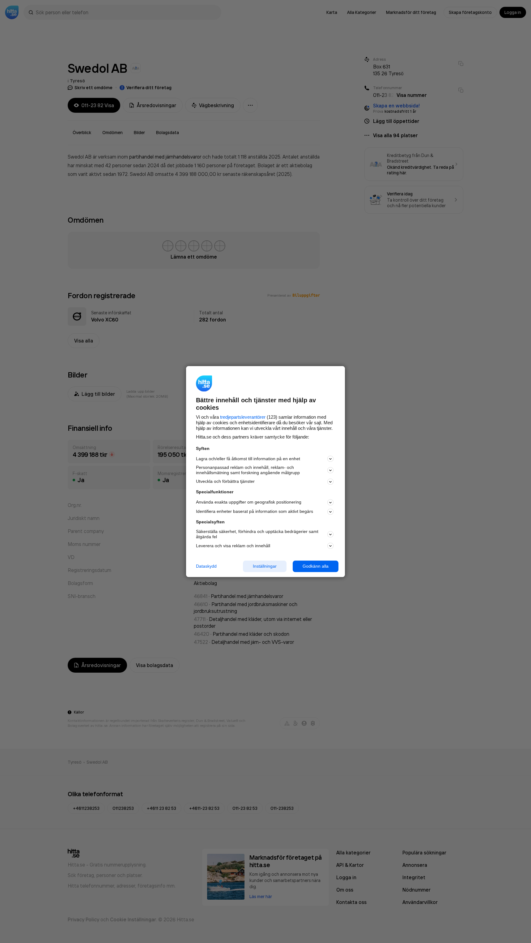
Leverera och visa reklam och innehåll (233, 545)
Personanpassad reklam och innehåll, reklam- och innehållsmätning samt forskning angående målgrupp (248, 470)
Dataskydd (206, 566)
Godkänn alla (316, 566)
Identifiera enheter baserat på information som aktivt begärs (254, 511)
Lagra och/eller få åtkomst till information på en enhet (248, 458)
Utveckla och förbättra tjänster (225, 481)
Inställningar (265, 566)
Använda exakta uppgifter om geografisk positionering (248, 502)
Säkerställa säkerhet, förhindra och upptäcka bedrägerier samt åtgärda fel (257, 534)
